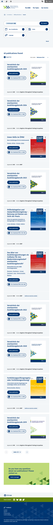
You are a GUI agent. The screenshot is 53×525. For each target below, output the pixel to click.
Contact (5, 510)
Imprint (5, 511)
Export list (8, 57)
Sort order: (33, 57)
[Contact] (42, 1)
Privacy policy (7, 513)
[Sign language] (6, 1)
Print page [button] (9, 495)
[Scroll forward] (27, 452)
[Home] (11, 7)
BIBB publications (17, 14)
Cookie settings (7, 514)
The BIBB (27, 8)
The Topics (36, 8)
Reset (47, 41)
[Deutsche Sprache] (2, 1)
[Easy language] (11, 1)
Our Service (44, 8)
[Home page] (4, 14)
